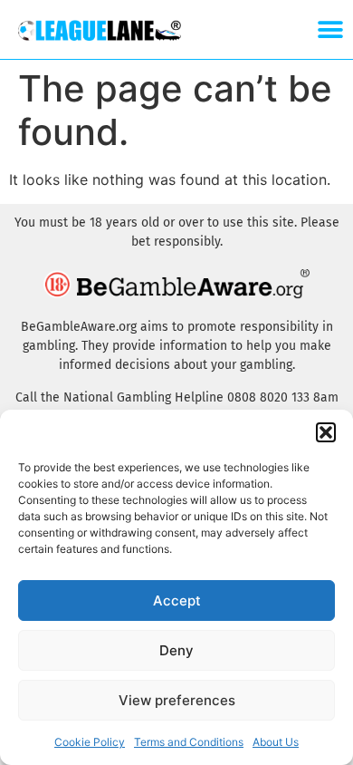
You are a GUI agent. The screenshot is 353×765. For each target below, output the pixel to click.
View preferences (177, 700)
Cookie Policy (89, 742)
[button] (326, 432)
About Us (276, 742)
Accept (177, 600)
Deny (176, 650)
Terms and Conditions (188, 742)
